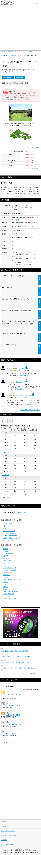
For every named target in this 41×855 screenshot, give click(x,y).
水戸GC (5, 565)
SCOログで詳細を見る (33, 168)
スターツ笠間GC (8, 553)
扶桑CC (5, 549)
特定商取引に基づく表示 (8, 835)
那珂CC (5, 577)
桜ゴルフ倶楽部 (11, 733)
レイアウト (5, 452)
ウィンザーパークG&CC (10, 591)
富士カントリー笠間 (9, 598)
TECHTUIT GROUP (7, 844)
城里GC (5, 582)
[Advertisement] (20, 28)
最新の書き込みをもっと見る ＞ (30, 410)
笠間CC (5, 551)
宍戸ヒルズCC (7, 523)
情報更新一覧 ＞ (35, 673)
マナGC (5, 587)
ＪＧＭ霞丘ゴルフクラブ (13, 705)
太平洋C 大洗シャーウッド (11, 538)
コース (9, 83)
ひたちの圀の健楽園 (9, 570)
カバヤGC (6, 563)
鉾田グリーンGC (8, 540)
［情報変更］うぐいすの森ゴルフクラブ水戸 (14, 651)
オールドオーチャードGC (11, 535)
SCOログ (15, 83)
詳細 (3, 83)
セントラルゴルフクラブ (13, 724)
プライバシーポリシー (8, 830)
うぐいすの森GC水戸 (9, 533)
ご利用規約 (4, 826)
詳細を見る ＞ (23, 375)
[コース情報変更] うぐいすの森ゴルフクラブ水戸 (16, 662)
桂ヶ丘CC (6, 589)
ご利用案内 (4, 821)
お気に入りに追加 (7, 77)
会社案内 (4, 840)
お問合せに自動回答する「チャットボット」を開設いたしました (20, 51)
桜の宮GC (6, 558)
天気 (26, 83)
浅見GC (5, 556)
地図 (21, 83)
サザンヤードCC (8, 596)
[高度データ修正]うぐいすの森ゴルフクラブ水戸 (16, 656)
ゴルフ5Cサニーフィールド (11, 579)
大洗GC (5, 584)
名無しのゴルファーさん (23, 395)
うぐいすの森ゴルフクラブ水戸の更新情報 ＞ (16, 99)
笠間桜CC (6, 575)
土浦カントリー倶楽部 (13, 715)
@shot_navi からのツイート (9, 742)
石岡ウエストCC (8, 526)
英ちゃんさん (20, 368)
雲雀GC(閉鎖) (7, 560)
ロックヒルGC (7, 572)
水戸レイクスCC (8, 594)
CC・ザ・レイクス (9, 531)
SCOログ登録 (19, 77)
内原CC (5, 528)
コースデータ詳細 (34, 147)
